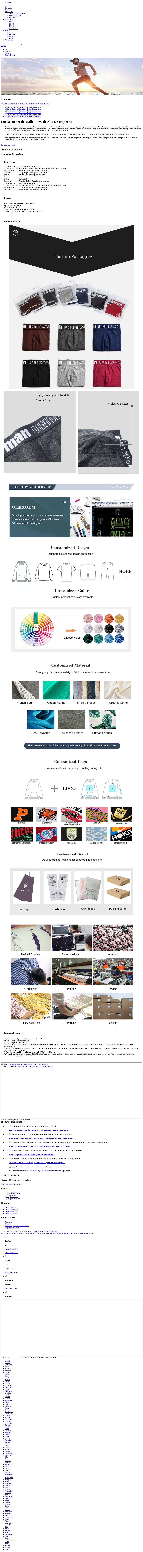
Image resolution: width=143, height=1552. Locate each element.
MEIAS (11, 36)
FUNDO (12, 21)
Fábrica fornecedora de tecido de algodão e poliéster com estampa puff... (40, 1171)
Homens (8, 53)
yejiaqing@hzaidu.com (12, 1199)
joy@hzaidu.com (10, 1195)
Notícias (7, 10)
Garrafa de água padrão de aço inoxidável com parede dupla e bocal (38, 1130)
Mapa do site (42, 1231)
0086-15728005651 (11, 1213)
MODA (7, 31)
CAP (11, 32)
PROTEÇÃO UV (15, 15)
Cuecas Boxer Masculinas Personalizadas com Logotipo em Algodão (30, 1066)
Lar (6, 6)
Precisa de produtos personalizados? (17, 1226)
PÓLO (11, 25)
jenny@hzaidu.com (11, 1197)
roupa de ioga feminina (47, 1233)
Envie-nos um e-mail (8, 145)
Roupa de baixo (10, 55)
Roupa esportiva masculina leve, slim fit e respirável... (32, 1154)
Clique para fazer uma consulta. (11, 1184)
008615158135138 (11, 1288)
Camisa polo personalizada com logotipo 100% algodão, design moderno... (41, 1138)
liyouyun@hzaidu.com (12, 1193)
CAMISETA (13, 29)
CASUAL (8, 19)
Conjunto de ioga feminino (25, 1233)
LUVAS (12, 34)
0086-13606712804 (11, 1211)
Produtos (8, 51)
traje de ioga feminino (8, 1233)
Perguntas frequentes (12, 1228)
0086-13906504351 (11, 1207)
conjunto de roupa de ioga (64, 1233)
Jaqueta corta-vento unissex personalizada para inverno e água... (37, 1163)
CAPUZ (12, 23)
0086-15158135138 (11, 1209)
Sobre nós (8, 8)
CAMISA (12, 27)
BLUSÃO (12, 17)
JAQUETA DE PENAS (17, 14)
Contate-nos (9, 40)
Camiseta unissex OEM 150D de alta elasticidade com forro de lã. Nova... (40, 1146)
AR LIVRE (9, 12)
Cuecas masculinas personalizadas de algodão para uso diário (28, 1064)
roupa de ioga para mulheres (83, 1233)
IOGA (11, 38)
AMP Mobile (52, 1231)
